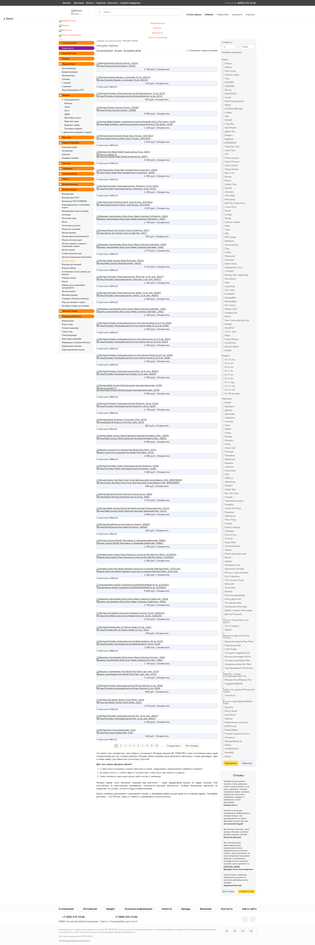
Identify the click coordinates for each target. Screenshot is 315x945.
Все (192, 745)
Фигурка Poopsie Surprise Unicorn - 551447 (116, 66)
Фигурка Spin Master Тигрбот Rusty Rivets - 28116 (119, 702)
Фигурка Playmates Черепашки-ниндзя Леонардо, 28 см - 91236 (126, 406)
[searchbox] (139, 12)
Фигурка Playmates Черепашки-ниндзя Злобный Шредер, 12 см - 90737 (129, 96)
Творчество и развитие (71, 229)
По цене (118, 50)
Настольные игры (69, 218)
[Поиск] (99, 12)
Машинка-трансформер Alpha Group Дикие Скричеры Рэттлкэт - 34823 (129, 660)
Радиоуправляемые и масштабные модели (76, 206)
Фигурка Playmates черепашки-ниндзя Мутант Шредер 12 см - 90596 (128, 688)
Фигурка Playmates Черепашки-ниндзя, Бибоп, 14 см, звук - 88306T (127, 295)
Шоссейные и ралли (72, 118)
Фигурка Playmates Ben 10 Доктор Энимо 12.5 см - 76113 (122, 630)
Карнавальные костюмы (72, 346)
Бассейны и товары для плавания (75, 306)
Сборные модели (69, 278)
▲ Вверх (8, 18)
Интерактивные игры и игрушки (75, 211)
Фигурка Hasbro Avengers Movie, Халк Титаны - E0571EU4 (123, 205)
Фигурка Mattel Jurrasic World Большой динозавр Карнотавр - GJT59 (127, 390)
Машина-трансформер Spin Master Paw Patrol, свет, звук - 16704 (126, 674)
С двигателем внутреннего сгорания (77, 132)
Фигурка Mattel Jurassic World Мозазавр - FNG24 (118, 263)
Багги (66, 110)
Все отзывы (228, 891)
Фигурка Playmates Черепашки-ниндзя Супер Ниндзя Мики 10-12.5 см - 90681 (132, 326)
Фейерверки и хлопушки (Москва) (76, 342)
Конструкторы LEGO (70, 197)
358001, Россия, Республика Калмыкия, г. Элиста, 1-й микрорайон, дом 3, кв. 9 (98, 921)
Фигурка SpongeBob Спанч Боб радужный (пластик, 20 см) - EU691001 (129, 616)
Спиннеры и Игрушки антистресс (75, 298)
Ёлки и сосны (67, 324)
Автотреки (66, 215)
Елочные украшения (70, 328)
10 (157, 745)
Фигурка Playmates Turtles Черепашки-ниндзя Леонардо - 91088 (126, 468)
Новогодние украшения (71, 339)
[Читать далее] (232, 866)
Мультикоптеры (68, 75)
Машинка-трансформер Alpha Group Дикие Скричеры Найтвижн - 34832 (130, 247)
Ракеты (65, 281)
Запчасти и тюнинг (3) (106, 154)
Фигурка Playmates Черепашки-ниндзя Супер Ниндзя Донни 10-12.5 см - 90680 (133, 358)
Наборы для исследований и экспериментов (73, 286)
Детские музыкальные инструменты (76, 257)
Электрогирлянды (69, 335)
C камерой (66, 83)
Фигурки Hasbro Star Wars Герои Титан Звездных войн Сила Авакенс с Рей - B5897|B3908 (137, 483)
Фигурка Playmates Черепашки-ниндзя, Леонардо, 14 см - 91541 (126, 189)
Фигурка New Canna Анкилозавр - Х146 (114, 732)
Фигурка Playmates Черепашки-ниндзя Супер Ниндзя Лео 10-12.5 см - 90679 (132, 342)
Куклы (64, 222)
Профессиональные (70, 72)
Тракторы (66, 154)
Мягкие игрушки (69, 233)
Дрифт (67, 114)
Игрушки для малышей (71, 264)
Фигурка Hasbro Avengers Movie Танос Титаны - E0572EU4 (123, 138)
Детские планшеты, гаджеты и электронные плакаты (74, 244)
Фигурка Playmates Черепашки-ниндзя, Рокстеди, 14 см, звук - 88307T (128, 279)
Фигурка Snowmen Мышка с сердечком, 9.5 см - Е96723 (122, 80)
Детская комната (68, 291)
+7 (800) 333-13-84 (125, 917)
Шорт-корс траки (71, 121)
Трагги (67, 107)
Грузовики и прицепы (73, 128)
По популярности (104, 50)
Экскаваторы (67, 151)
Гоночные (66, 79)
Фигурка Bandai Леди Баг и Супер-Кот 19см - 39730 (120, 422)
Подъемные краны (69, 147)
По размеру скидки (132, 50)
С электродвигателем (70, 100)
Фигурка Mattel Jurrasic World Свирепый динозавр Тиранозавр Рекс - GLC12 (131, 511)
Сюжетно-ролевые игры (72, 253)
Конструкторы (68, 194)
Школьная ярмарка (70, 295)
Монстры (68, 103)
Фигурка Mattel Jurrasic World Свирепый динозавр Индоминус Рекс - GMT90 (131, 438)
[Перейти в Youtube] (253, 919)
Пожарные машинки (70, 158)
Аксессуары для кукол (71, 225)
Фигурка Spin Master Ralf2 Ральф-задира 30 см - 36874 (121, 156)
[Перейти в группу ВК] (245, 919)
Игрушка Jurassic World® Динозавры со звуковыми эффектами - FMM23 (129, 543)
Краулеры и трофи (71, 125)
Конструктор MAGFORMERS (74, 201)
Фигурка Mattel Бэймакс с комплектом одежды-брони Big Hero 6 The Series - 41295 (134, 124)
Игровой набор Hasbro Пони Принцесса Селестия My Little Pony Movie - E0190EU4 (135, 557)
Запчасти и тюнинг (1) (106, 388)
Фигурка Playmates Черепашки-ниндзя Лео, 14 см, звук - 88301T (126, 718)
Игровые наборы (69, 268)
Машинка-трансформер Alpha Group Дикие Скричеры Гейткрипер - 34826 (130, 219)
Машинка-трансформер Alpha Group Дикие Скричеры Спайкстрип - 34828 (131, 601)
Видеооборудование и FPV (73, 90)
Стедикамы (66, 86)
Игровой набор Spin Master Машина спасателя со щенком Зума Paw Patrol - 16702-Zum (137, 571)
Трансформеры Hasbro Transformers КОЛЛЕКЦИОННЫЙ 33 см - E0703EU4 (131, 587)
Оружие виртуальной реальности (75, 236)
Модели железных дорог (72, 240)
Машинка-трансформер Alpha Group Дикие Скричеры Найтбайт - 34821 (130, 311)
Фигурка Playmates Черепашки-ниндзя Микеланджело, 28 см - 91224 (128, 644)
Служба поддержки (130, 2)
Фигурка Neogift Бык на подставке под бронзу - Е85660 (121, 527)
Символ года (67, 331)
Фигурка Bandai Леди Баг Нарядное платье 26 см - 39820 (123, 497)
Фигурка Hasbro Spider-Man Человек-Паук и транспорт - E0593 (125, 172)
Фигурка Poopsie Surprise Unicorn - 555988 (116, 110)
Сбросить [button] (247, 763)
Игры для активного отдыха (73, 302)
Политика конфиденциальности (74, 940)
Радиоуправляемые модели (73, 350)
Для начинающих (69, 68)
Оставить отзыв (246, 891)
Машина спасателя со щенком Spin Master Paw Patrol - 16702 (125, 452)
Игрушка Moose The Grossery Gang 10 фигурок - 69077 (121, 233)
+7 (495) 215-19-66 (73, 917)
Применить (231, 763)
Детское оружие (68, 250)
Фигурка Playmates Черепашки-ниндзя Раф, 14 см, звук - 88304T (126, 374)
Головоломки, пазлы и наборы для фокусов (76, 272)
